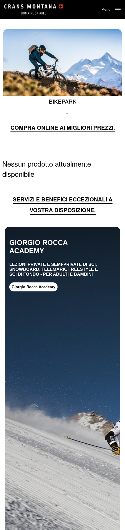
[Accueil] (33, 9)
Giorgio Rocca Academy (33, 287)
